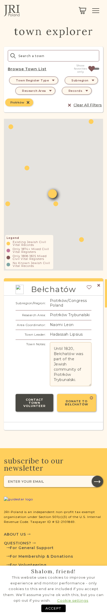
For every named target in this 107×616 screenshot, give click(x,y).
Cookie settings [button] (72, 600)
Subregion (80, 80)
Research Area (34, 91)
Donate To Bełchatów (76, 402)
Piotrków (17, 102)
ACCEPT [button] (53, 608)
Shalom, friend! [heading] (53, 571)
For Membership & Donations (41, 556)
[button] (55, 203)
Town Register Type (32, 80)
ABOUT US (15, 534)
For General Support (32, 547)
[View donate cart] (82, 10)
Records (76, 91)
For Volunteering (28, 565)
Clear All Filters (87, 105)
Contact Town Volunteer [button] (34, 403)
